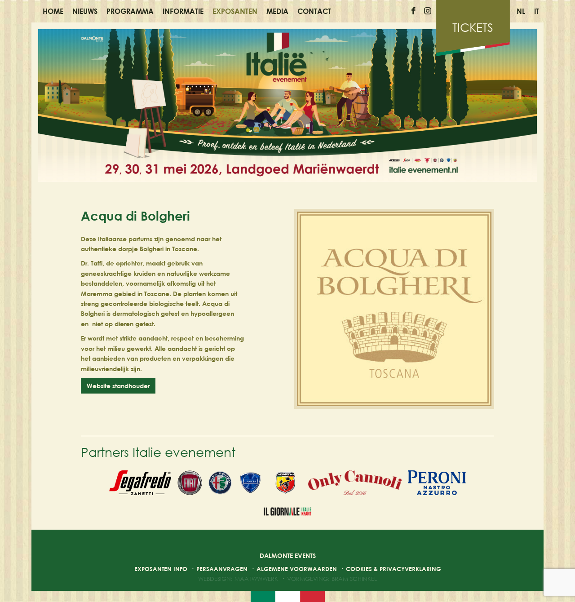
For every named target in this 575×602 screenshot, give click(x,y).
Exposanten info (160, 568)
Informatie (183, 11)
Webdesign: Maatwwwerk (238, 578)
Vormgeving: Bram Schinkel (332, 578)
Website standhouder (118, 386)
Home (53, 11)
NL (521, 11)
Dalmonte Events (288, 555)
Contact (314, 11)
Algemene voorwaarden (297, 568)
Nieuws (84, 11)
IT (536, 11)
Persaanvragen (222, 568)
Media (277, 11)
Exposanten (234, 11)
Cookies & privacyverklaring (393, 568)
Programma (130, 11)
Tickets (472, 27)
